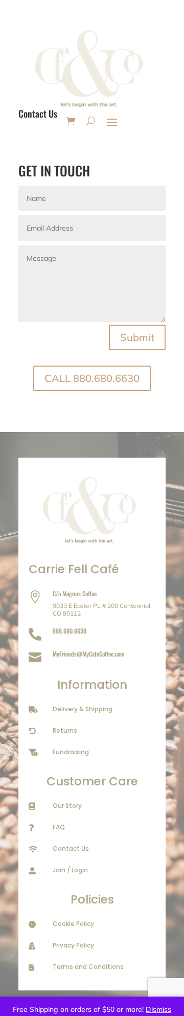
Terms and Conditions (88, 966)
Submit (137, 337)
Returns (65, 730)
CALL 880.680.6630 (92, 378)
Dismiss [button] (158, 1009)
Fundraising (71, 752)
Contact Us (71, 848)
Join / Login (70, 870)
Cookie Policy (73, 923)
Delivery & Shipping (82, 709)
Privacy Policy (73, 945)
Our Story (67, 805)
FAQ (59, 827)
